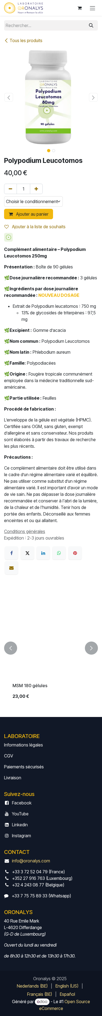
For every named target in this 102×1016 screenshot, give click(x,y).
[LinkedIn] (43, 553)
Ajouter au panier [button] (31, 214)
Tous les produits (26, 40)
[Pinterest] (75, 553)
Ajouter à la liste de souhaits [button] (38, 226)
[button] (9, 97)
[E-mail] (11, 567)
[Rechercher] (91, 25)
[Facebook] (11, 553)
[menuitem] (32, 986)
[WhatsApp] (59, 553)
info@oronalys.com (31, 860)
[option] (51, 648)
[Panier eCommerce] (79, 7)
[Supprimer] (10, 189)
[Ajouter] (36, 189)
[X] (27, 553)
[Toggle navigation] (92, 8)
